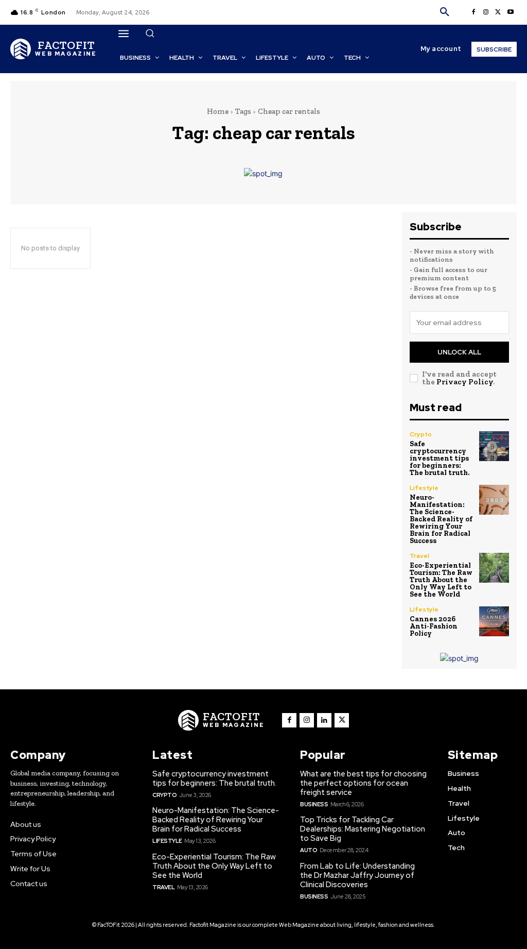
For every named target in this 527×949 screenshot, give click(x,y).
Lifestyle (424, 488)
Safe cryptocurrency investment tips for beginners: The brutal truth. (439, 458)
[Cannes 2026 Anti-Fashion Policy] (494, 621)
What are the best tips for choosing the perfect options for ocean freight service (363, 783)
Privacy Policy (464, 381)
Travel (419, 556)
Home (218, 111)
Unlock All (459, 352)
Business (314, 804)
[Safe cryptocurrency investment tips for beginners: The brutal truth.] (494, 446)
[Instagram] (486, 12)
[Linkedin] (324, 720)
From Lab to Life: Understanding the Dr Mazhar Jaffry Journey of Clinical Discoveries (357, 875)
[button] (444, 12)
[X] (498, 12)
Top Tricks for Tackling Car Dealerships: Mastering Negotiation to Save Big (362, 829)
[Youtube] (510, 12)
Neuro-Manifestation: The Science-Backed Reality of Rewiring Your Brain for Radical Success (441, 519)
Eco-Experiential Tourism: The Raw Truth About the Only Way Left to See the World (441, 580)
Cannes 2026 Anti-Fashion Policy (434, 626)
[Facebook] (473, 12)
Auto (308, 850)
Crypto (421, 434)
